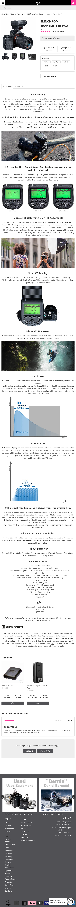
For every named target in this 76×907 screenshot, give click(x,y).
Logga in (30, 751)
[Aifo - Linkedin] (22, 903)
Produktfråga (50, 76)
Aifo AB (67, 818)
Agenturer (9, 870)
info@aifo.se (66, 822)
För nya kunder (26, 822)
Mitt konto (9, 851)
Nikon (46, 66)
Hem (7, 822)
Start (3, 14)
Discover (14, 14)
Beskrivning (7, 86)
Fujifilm (56, 62)
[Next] (34, 55)
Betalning (8, 857)
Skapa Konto (9, 885)
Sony (55, 66)
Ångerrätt (8, 882)
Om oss (8, 831)
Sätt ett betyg (58, 32)
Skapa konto (45, 751)
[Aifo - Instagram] (6, 903)
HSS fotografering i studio (35, 14)
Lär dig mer (22, 14)
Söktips (7, 848)
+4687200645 (66, 825)
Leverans (8, 854)
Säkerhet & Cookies (28, 840)
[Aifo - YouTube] (14, 903)
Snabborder (9, 828)
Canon (65, 62)
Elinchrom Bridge (7, 686)
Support (8, 873)
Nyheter (8, 825)
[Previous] (2, 797)
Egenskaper (19, 86)
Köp (12, 703)
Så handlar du (10, 845)
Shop (8, 14)
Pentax (46, 62)
